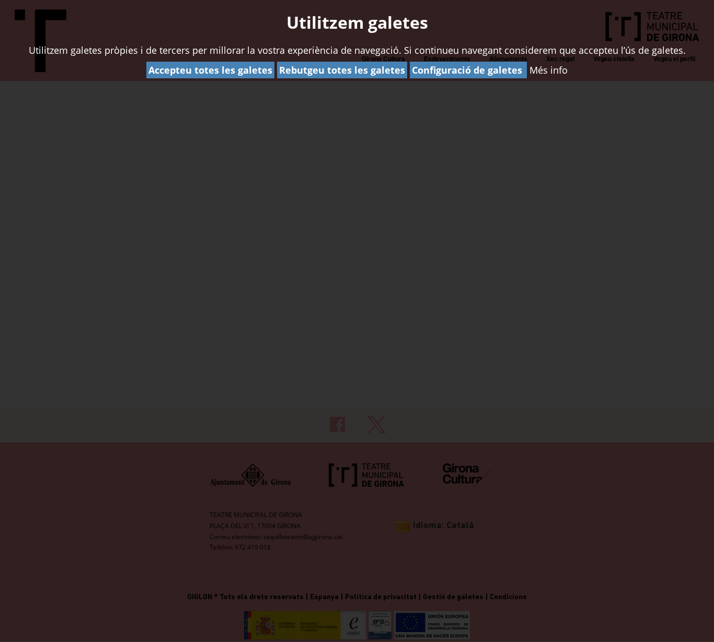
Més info (548, 70)
